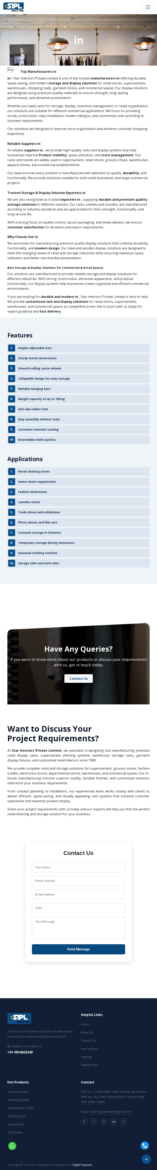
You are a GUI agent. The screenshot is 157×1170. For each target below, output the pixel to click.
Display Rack (15, 1124)
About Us (87, 1032)
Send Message (78, 949)
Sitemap (86, 1057)
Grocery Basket (17, 1092)
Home (85, 1024)
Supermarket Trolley (20, 1108)
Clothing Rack (16, 1116)
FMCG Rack (15, 1132)
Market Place (89, 1065)
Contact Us (79, 678)
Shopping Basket (18, 1100)
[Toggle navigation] (148, 7)
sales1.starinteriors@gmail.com (110, 1112)
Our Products (90, 1049)
